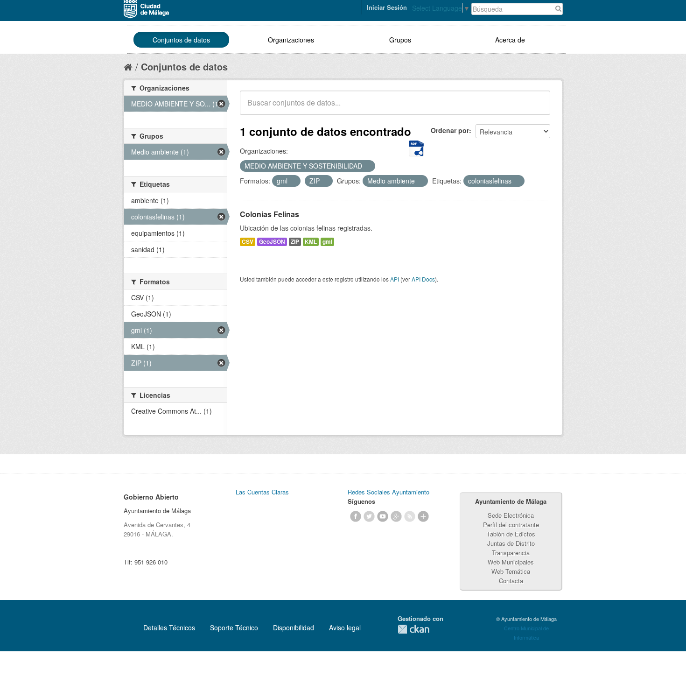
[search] (536, 108)
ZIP (295, 242)
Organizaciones (291, 39)
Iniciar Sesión (387, 7)
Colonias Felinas (269, 214)
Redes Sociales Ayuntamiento (388, 491)
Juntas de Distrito (511, 543)
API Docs (423, 279)
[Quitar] (367, 166)
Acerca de (510, 39)
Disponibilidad (293, 627)
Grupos (400, 39)
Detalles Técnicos (169, 627)
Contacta (511, 580)
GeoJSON (272, 242)
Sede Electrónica (511, 515)
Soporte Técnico (234, 627)
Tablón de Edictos (511, 533)
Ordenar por (450, 130)
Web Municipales (511, 561)
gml (327, 242)
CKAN (413, 629)
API (394, 279)
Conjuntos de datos (181, 39)
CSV (247, 242)
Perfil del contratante (511, 524)
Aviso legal (345, 627)
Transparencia (511, 552)
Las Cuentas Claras (262, 491)
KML (311, 242)
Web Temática (510, 571)
